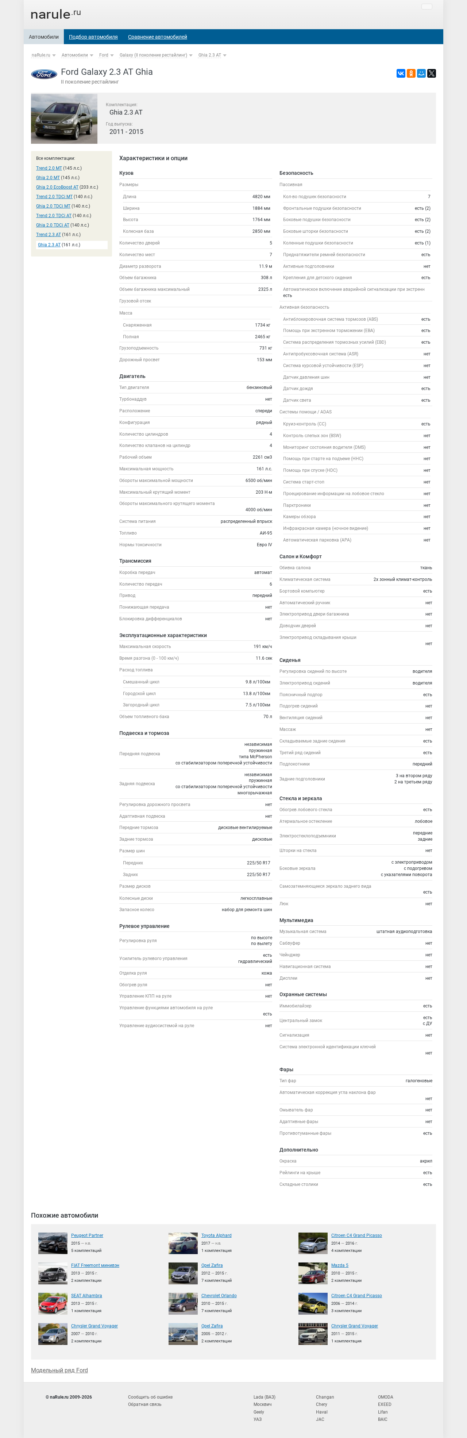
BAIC (382, 1419)
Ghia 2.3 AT (209, 55)
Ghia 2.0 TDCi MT (53, 206)
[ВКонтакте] (401, 73)
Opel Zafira (212, 1265)
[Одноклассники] (411, 73)
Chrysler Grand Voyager (94, 1326)
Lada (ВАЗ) (264, 1397)
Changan (325, 1397)
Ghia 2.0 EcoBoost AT (57, 187)
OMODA (385, 1397)
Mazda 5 (339, 1265)
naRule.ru (41, 55)
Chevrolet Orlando (219, 1295)
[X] (431, 73)
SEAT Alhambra (86, 1295)
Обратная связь (145, 1404)
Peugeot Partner (87, 1235)
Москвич (263, 1404)
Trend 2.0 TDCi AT (54, 215)
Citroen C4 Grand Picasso (356, 1235)
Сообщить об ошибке (150, 1397)
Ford (103, 55)
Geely (259, 1412)
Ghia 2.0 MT (48, 177)
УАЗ (258, 1419)
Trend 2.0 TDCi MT (54, 196)
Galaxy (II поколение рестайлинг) (153, 55)
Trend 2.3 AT (48, 234)
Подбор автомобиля (93, 37)
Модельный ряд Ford (59, 1370)
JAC (320, 1419)
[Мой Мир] (421, 73)
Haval (322, 1412)
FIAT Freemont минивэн (95, 1265)
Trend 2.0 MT (49, 168)
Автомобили (44, 37)
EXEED (384, 1404)
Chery (321, 1404)
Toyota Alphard (216, 1235)
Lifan (383, 1412)
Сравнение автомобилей (157, 37)
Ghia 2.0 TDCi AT (52, 225)
